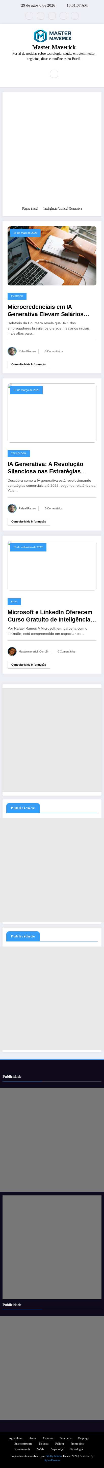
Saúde (40, 1449)
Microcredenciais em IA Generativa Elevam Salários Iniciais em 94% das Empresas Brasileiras (49, 311)
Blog (14, 601)
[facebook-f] (40, 16)
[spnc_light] (64, 74)
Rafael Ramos (27, 351)
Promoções (77, 1443)
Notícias (43, 1443)
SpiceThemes (52, 1460)
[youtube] (75, 16)
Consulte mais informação (28, 364)
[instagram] (63, 16)
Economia (65, 1438)
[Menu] (39, 73)
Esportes (48, 1438)
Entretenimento (23, 1443)
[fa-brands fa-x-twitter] (29, 16)
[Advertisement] (52, 152)
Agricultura (15, 1438)
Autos (32, 1438)
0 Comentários (54, 351)
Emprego (17, 296)
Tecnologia (19, 453)
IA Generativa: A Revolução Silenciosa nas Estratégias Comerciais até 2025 (45, 468)
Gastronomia (22, 1449)
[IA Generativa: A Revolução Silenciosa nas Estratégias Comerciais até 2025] (52, 412)
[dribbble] (52, 16)
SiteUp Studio (54, 1456)
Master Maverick (54, 47)
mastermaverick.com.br (34, 651)
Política (59, 1443)
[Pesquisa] (54, 74)
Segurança (57, 1449)
